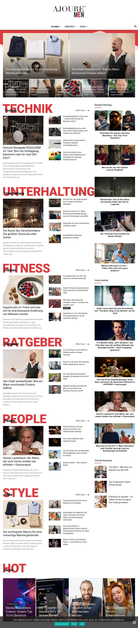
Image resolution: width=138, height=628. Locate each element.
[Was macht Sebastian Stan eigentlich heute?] (55, 442)
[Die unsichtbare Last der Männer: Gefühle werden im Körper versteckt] (122, 88)
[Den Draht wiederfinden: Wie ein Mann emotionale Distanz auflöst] (102, 56)
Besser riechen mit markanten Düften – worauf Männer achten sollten (75, 542)
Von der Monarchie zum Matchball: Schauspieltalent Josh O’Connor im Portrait (76, 453)
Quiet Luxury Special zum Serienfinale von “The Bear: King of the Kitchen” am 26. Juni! (115, 310)
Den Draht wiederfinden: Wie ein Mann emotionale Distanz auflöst (23, 385)
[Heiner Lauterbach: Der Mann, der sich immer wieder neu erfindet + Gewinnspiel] (23, 440)
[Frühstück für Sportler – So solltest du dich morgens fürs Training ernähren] (101, 502)
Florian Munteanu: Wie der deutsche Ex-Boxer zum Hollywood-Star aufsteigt (72, 429)
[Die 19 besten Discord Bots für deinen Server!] (115, 221)
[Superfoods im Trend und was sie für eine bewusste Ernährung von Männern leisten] (69, 88)
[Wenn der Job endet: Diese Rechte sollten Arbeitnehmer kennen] (55, 365)
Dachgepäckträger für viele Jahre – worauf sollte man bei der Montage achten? (75, 118)
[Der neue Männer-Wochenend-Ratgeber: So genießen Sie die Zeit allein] (55, 377)
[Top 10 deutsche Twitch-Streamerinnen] (101, 487)
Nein (74, 624)
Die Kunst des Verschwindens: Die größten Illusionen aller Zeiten (22, 234)
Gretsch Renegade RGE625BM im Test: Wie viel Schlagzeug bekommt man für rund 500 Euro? (22, 152)
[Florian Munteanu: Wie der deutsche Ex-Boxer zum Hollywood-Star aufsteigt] (55, 430)
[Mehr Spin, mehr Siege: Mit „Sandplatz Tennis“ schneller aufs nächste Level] (55, 303)
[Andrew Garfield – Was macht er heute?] (55, 466)
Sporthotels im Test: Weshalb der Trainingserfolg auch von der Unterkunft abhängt (75, 315)
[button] (134, 26)
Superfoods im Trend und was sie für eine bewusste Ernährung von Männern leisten (23, 311)
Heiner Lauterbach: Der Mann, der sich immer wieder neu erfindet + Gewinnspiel (21, 461)
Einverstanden (62, 624)
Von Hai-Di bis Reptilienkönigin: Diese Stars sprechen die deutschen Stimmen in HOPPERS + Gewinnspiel (115, 382)
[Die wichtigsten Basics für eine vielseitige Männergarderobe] (36, 56)
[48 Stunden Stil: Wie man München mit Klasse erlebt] (55, 227)
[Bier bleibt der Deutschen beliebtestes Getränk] (55, 239)
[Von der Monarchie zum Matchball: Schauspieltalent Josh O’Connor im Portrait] (55, 454)
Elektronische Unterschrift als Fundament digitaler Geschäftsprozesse (74, 142)
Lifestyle (109, 604)
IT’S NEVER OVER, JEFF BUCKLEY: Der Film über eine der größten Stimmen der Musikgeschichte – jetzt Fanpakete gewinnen (115, 346)
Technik (43, 604)
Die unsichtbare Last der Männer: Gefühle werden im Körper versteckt (75, 352)
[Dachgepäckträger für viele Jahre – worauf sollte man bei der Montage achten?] (55, 120)
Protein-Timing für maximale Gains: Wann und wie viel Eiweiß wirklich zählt (76, 290)
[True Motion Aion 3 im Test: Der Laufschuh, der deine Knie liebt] (55, 279)
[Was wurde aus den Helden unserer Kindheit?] (115, 155)
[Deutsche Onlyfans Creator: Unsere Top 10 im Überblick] (19, 600)
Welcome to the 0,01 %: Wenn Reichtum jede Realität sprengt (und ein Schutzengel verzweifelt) (75, 213)
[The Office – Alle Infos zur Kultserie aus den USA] (101, 472)
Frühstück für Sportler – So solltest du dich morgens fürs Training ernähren (121, 500)
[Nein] (134, 622)
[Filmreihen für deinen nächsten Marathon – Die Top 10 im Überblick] (115, 120)
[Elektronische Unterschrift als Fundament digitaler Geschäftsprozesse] (55, 144)
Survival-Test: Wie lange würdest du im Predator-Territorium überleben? (75, 201)
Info (82, 624)
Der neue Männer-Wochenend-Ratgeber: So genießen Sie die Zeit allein (76, 376)
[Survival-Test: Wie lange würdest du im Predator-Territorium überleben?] (55, 203)
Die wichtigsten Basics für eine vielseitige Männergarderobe (22, 533)
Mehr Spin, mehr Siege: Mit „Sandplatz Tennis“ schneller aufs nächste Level (75, 302)
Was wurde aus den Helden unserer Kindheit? (115, 168)
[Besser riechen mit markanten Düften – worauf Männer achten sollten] (55, 543)
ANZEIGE (67, 308)
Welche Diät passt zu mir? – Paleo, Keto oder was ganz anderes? (114, 268)
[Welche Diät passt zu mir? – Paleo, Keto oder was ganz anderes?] (115, 253)
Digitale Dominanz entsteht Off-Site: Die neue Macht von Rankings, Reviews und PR (75, 388)
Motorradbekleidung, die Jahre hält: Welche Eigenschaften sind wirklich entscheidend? (75, 130)
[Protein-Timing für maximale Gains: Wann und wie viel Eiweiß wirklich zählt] (55, 291)
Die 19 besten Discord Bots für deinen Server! (115, 235)
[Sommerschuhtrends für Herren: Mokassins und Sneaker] (42, 88)
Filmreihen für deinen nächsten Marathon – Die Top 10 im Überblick (115, 135)
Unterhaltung (12, 604)
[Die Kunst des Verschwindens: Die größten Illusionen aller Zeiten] (23, 213)
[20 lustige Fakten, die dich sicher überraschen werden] (85, 600)
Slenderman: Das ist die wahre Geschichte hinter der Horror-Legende (114, 202)
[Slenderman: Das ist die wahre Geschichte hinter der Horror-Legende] (115, 187)
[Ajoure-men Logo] (69, 11)
